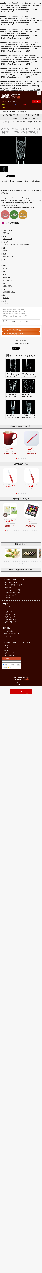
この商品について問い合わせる (21, 343)
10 (25, 530)
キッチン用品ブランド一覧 (12, 592)
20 (22, 563)
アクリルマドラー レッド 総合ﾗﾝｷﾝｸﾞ (32, 450)
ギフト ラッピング (10, 595)
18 (40, 561)
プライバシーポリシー (11, 636)
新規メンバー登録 (9, 653)
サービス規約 (8, 631)
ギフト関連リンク (9, 655)
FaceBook (7, 648)
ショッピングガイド (10, 606)
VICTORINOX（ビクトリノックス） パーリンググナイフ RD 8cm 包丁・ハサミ (31, 486)
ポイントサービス (9, 617)
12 (26, 561)
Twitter (6, 645)
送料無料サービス (9, 614)
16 (35, 561)
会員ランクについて (10, 622)
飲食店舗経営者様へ (10, 619)
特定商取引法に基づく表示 (12, 633)
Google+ (7, 650)
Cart (37, 101)
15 (36, 530)
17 (37, 561)
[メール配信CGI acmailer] (11, 667)
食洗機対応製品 (7, 286)
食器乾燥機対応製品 (9, 292)
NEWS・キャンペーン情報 (12, 590)
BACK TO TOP (21, 692)
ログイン (16, 101)
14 (34, 530)
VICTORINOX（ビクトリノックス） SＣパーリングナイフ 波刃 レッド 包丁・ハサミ (10, 486)
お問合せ (7, 597)
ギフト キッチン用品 (10, 582)
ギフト (17, 223)
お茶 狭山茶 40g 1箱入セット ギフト (10, 523)
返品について (8, 612)
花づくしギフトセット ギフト (32, 523)
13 (32, 530)
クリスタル (6, 298)
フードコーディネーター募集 (13, 585)
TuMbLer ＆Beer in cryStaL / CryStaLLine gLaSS (17, 244)
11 (27, 530)
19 (19, 563)
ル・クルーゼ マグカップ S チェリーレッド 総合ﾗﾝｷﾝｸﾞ (10, 450)
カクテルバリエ (7, 239)
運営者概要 (7, 587)
